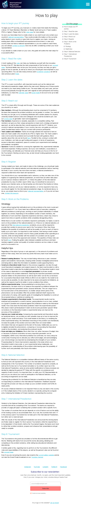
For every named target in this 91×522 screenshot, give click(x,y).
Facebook (63, 467)
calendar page (23, 93)
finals (17, 74)
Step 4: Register (69, 39)
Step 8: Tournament (70, 59)
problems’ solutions (43, 72)
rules (18, 63)
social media (36, 93)
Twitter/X (54, 467)
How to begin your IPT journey (71, 28)
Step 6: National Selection (72, 51)
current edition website (46, 455)
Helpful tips (68, 49)
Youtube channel (37, 457)
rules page (29, 32)
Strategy (68, 46)
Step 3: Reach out (69, 36)
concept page (8, 452)
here (28, 138)
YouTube (37, 467)
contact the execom (11, 193)
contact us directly (18, 46)
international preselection (21, 225)
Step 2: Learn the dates (71, 34)
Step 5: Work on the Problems (70, 43)
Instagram (27, 467)
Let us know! (54, 503)
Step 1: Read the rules (71, 31)
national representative (16, 37)
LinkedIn (45, 467)
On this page (72, 23)
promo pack (8, 119)
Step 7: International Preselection (70, 55)
